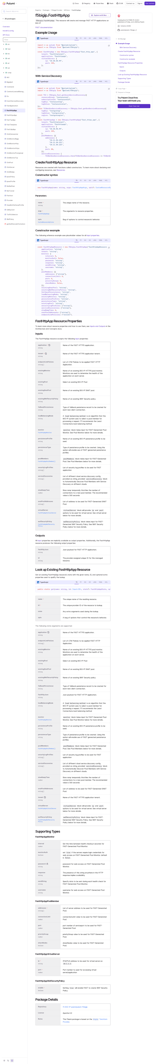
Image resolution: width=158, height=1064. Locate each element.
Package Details (124, 82)
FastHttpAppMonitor (45, 432)
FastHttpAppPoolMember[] (46, 461)
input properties (93, 235)
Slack (111, 3)
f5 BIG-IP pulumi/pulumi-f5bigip (75, 1007)
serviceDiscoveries (45, 476)
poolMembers (43, 459)
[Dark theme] (8, 1060)
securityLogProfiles (45, 467)
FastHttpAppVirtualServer (47, 513)
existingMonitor (44, 371)
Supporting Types (124, 78)
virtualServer (43, 510)
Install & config (8, 31)
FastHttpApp (76, 10)
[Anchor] (71, 15)
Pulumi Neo (100, 3)
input (77, 339)
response (41, 872)
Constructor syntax (127, 55)
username (42, 890)
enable (40, 988)
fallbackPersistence (45, 407)
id (38, 558)
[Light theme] (4, 1060)
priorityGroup (43, 934)
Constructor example (127, 59)
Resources (61, 170)
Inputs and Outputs (97, 326)
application (42, 345)
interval (41, 844)
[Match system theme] (12, 1060)
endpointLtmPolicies (46, 362)
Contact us (130, 3)
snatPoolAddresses (45, 501)
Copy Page (121, 88)
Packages (46, 10)
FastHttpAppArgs (79, 187)
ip (38, 961)
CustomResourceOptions (106, 187)
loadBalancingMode (45, 416)
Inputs (122, 67)
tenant (40, 353)
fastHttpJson (43, 549)
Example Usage (124, 43)
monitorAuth (43, 852)
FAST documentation (44, 27)
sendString (42, 881)
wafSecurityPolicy (45, 521)
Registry (87, 3)
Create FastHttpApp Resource (129, 51)
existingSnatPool (44, 390)
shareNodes (42, 943)
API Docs (6, 35)
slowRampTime (44, 490)
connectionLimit (44, 917)
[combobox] (14, 11)
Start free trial (134, 106)
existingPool (43, 382)
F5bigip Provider (56, 10)
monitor (41, 430)
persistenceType (44, 447)
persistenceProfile (45, 439)
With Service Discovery (128, 47)
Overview (6, 27)
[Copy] (109, 46)
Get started (150, 3)
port (39, 925)
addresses (42, 908)
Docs (77, 3)
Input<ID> (76, 589)
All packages (10, 19)
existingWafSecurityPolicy (48, 399)
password (42, 864)
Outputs (123, 70)
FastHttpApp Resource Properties (130, 63)
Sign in (140, 3)
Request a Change (124, 92)
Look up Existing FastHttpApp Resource (132, 74)
